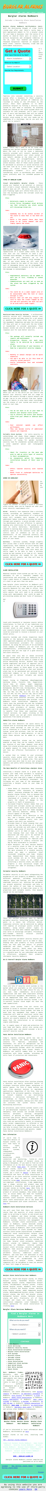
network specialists (32, 1403)
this (4, 1203)
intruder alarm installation (24, 1222)
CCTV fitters (17, 1395)
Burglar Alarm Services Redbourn (17, 1309)
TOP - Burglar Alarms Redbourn (15, 1440)
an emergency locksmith (30, 1393)
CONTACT (33, 12)
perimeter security (10, 920)
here (28, 1188)
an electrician (37, 1405)
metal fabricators (10, 1399)
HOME (19, 12)
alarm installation (35, 715)
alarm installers (36, 1212)
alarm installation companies (24, 701)
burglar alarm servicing (13, 1247)
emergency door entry (23, 1407)
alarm (16, 697)
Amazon (25, 1172)
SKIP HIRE (15, 1405)
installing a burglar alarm (15, 783)
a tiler (37, 1395)
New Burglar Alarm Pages (22, 1466)
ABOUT (28, 12)
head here (21, 1167)
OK (36, 1489)
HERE (18, 1180)
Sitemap (5, 1466)
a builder (25, 1401)
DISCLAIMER (40, 12)
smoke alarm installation (22, 1397)
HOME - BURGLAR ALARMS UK (23, 1456)
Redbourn (22, 695)
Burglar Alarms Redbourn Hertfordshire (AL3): (23, 26)
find (9, 1279)
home (21, 1376)
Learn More (25, 1489)
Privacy (41, 1472)
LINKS (23, 12)
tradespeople (30, 1409)
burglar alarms (9, 328)
